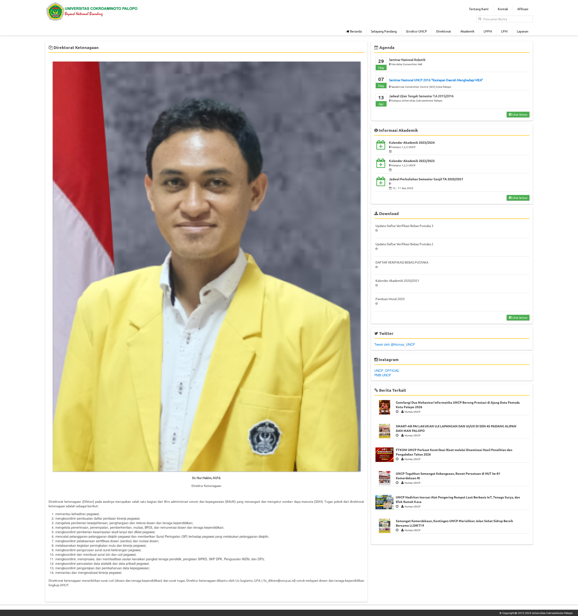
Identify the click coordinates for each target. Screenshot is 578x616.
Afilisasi (522, 9)
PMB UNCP (382, 375)
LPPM (488, 31)
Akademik (467, 31)
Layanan (522, 31)
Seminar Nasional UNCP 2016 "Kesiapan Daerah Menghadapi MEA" (436, 80)
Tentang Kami (479, 9)
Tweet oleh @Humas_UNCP (394, 344)
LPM (504, 31)
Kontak (503, 9)
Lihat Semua (519, 114)
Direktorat (443, 31)
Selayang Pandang (384, 31)
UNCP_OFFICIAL (386, 370)
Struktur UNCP (416, 31)
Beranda (355, 31)
